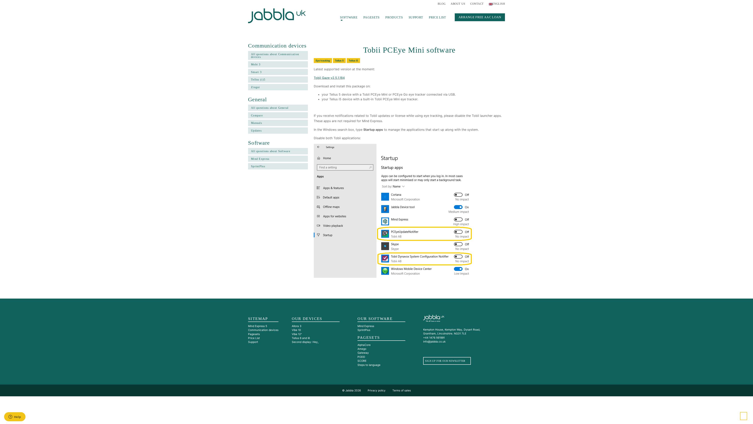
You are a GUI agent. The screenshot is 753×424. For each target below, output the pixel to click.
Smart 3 (256, 72)
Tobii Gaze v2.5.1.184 (329, 78)
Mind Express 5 (257, 326)
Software (348, 17)
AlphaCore (364, 344)
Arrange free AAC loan (479, 17)
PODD (361, 356)
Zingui (255, 87)
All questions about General (270, 107)
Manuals (256, 123)
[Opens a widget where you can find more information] (14, 417)
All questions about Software (270, 151)
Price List (437, 17)
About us (458, 3)
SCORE (361, 360)
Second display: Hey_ (305, 342)
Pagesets (371, 17)
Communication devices (263, 330)
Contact (477, 3)
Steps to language (368, 364)
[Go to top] (743, 416)
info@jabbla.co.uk (434, 341)
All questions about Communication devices (275, 55)
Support (416, 17)
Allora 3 (296, 326)
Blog (442, 3)
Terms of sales (401, 390)
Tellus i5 (353, 60)
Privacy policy (377, 390)
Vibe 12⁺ (297, 334)
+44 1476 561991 (434, 337)
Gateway (363, 352)
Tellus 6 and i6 (301, 338)
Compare (257, 115)
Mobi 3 (256, 64)
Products (394, 17)
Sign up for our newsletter (445, 361)
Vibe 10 (296, 330)
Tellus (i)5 (258, 79)
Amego (361, 348)
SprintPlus (258, 166)
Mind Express (260, 158)
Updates (256, 130)
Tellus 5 (339, 60)
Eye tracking (323, 60)
